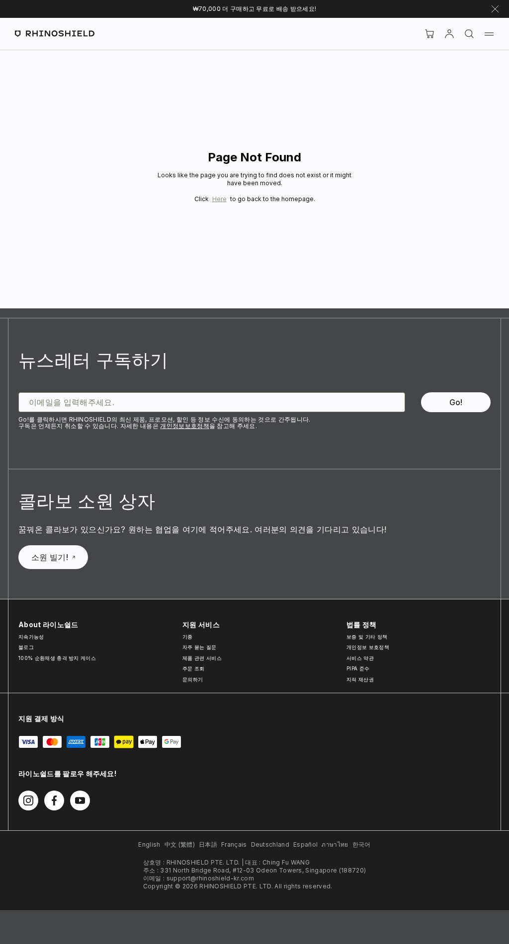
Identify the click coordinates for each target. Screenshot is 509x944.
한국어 (361, 844)
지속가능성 (31, 637)
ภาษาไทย (335, 844)
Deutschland (270, 844)
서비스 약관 (360, 658)
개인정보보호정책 (184, 426)
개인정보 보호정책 (367, 647)
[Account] (449, 34)
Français (234, 844)
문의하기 (192, 679)
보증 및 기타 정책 (366, 637)
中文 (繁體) (180, 844)
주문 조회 (193, 668)
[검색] (469, 34)
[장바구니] (429, 34)
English (149, 844)
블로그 (26, 647)
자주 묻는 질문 (199, 647)
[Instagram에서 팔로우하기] (28, 800)
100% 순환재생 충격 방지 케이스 (57, 658)
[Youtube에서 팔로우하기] (80, 800)
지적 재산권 (360, 679)
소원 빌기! (49, 557)
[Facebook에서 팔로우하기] (54, 800)
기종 (187, 637)
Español (305, 844)
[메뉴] (489, 34)
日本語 (208, 844)
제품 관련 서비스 (202, 658)
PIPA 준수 (357, 668)
